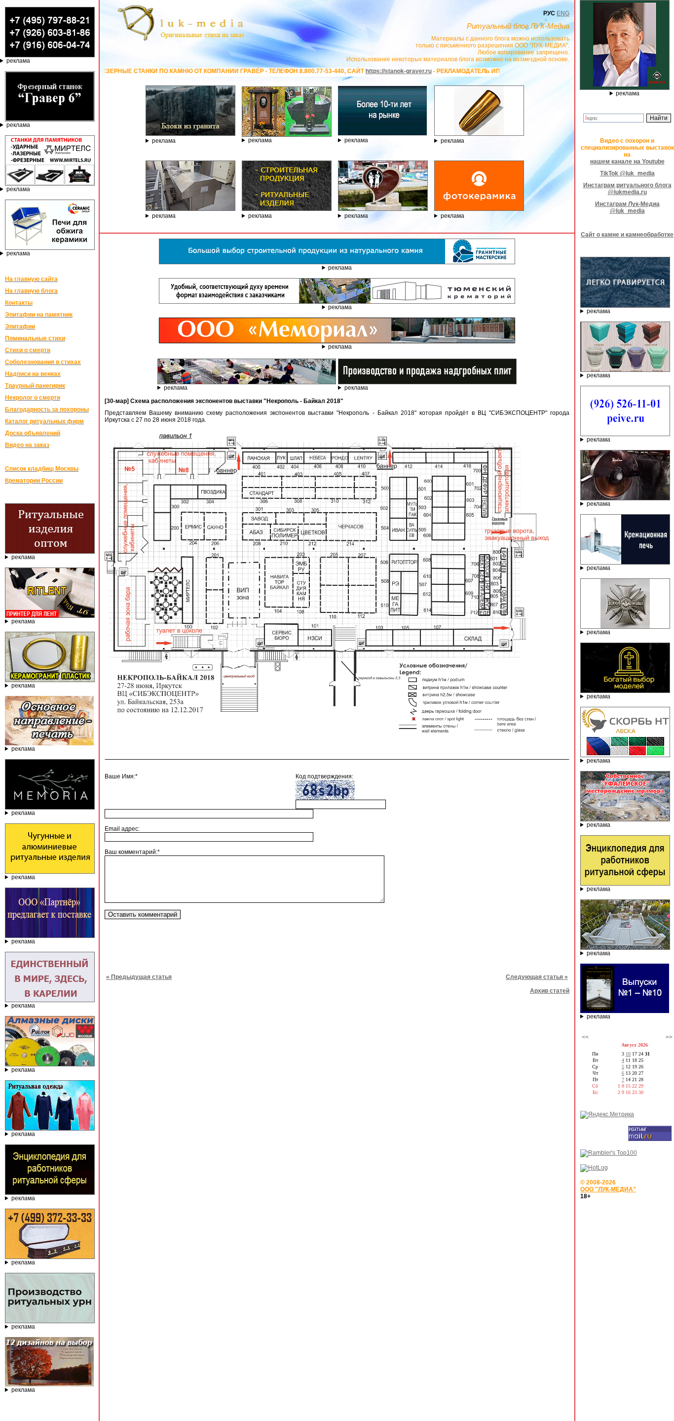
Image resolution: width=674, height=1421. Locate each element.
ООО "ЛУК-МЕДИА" (608, 1189)
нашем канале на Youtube (627, 161)
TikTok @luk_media (627, 173)
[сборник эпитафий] (624, 1011)
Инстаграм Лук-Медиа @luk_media (627, 207)
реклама (18, 60)
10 (628, 1053)
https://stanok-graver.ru (334, 71)
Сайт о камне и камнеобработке (627, 234)
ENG (563, 13)
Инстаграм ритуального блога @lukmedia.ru (627, 189)
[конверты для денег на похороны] (49, 1384)
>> (669, 1037)
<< (585, 1037)
